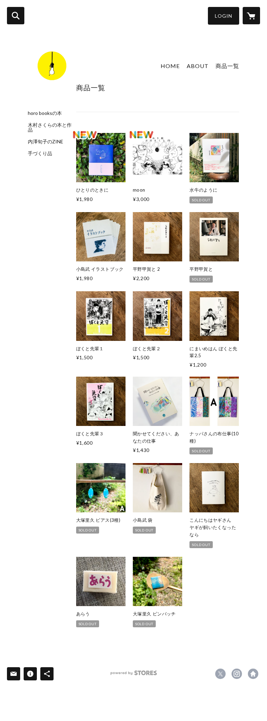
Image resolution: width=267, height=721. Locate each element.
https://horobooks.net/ (253, 674)
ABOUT (198, 65)
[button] (223, 16)
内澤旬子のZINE (45, 141)
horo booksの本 (45, 113)
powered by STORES (133, 675)
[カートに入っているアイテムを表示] (251, 15)
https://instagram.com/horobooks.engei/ (237, 674)
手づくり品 (40, 153)
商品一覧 (227, 65)
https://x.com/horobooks (220, 674)
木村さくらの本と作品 (50, 127)
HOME (170, 65)
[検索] (15, 15)
